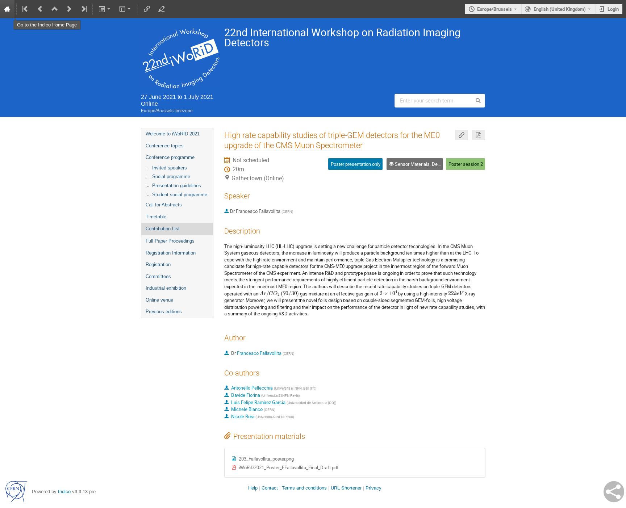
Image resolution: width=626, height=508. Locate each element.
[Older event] (40, 9)
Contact (270, 488)
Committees (158, 276)
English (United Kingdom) (560, 9)
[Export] (105, 9)
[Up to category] (54, 9)
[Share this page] (614, 492)
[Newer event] (69, 9)
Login (613, 9)
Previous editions (164, 311)
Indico (64, 491)
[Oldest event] (25, 9)
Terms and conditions (304, 488)
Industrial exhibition (166, 288)
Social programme (171, 176)
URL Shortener (346, 488)
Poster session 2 (465, 164)
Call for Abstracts (164, 204)
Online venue (159, 300)
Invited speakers (169, 168)
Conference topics (165, 145)
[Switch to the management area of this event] (161, 9)
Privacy (373, 488)
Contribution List (163, 228)
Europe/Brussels (494, 9)
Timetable (156, 216)
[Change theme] (125, 9)
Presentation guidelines (176, 185)
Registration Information (171, 253)
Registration (158, 264)
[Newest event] (83, 9)
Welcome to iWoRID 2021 (173, 134)
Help (253, 488)
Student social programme (179, 194)
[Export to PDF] (478, 135)
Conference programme (170, 157)
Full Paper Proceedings (170, 241)
